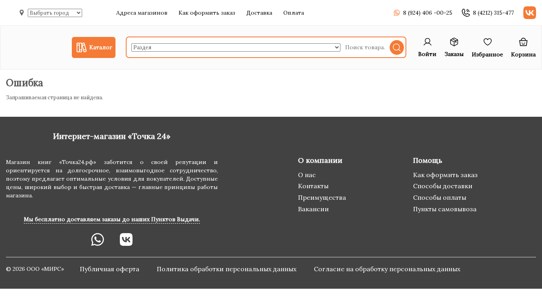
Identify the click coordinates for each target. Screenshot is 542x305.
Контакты (313, 186)
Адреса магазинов (141, 12)
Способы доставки (443, 186)
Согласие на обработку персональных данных (387, 269)
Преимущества (322, 197)
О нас (307, 175)
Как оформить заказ (207, 12)
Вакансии (313, 209)
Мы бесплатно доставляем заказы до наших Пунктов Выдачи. (112, 219)
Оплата (293, 12)
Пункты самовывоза (445, 209)
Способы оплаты (439, 197)
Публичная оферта (110, 269)
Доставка (259, 12)
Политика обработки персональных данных (227, 269)
